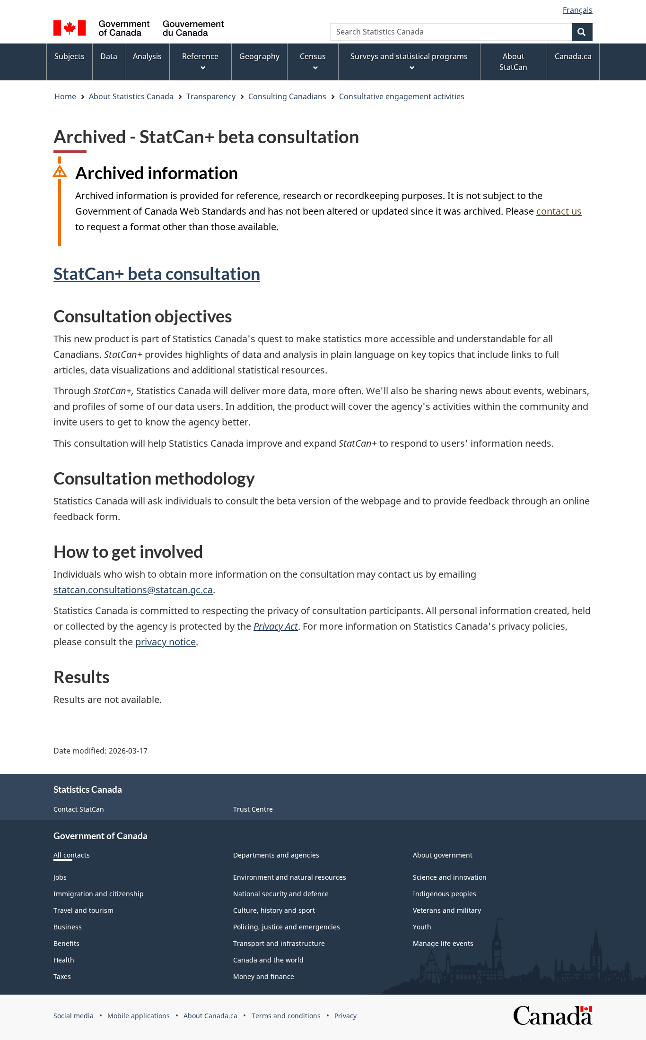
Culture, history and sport (274, 910)
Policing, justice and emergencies (286, 926)
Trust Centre (253, 809)
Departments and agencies (276, 854)
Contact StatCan (78, 809)
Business (67, 926)
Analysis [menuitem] (147, 56)
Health (63, 959)
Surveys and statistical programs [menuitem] (409, 56)
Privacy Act (275, 626)
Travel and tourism (83, 910)
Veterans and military (447, 910)
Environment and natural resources (289, 877)
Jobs (60, 877)
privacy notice (165, 641)
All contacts (71, 854)
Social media (73, 1015)
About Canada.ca (210, 1015)
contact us (559, 211)
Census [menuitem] (313, 56)
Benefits (66, 943)
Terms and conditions (286, 1015)
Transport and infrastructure (279, 943)
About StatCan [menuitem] (513, 61)
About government (442, 854)
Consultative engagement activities (401, 96)
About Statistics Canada (131, 96)
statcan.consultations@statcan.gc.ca (133, 589)
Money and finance (263, 976)
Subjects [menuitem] (69, 56)
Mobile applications (138, 1015)
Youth (422, 926)
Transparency (211, 96)
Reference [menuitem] (200, 56)
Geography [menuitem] (259, 56)
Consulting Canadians (287, 96)
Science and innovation (450, 877)
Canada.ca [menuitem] (573, 56)
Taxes (62, 976)
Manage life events (443, 943)
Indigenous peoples (444, 893)
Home (65, 96)
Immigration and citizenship (98, 893)
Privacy (345, 1015)
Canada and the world (268, 959)
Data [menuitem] (108, 56)
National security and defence (281, 893)
